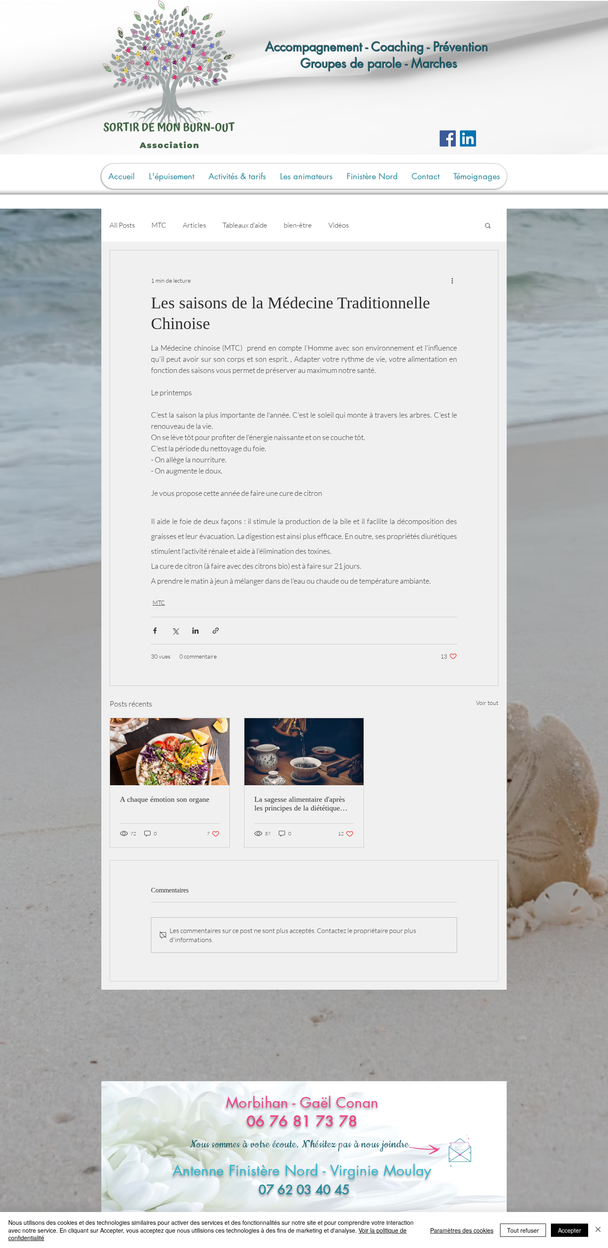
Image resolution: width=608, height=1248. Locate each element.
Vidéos (338, 225)
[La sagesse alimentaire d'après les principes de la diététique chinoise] (304, 751)
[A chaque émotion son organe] (170, 751)
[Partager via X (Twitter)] (175, 631)
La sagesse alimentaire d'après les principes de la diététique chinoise (299, 804)
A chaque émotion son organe (164, 799)
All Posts (122, 225)
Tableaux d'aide (245, 225)
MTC (158, 225)
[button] (488, 225)
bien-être (298, 225)
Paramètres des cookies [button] (461, 1230)
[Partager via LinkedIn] (195, 631)
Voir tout (487, 702)
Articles (194, 225)
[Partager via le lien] (216, 631)
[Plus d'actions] (452, 280)
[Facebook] (448, 138)
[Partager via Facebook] (155, 631)
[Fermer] (598, 1230)
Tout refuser (523, 1230)
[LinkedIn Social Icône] (468, 138)
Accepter (569, 1230)
